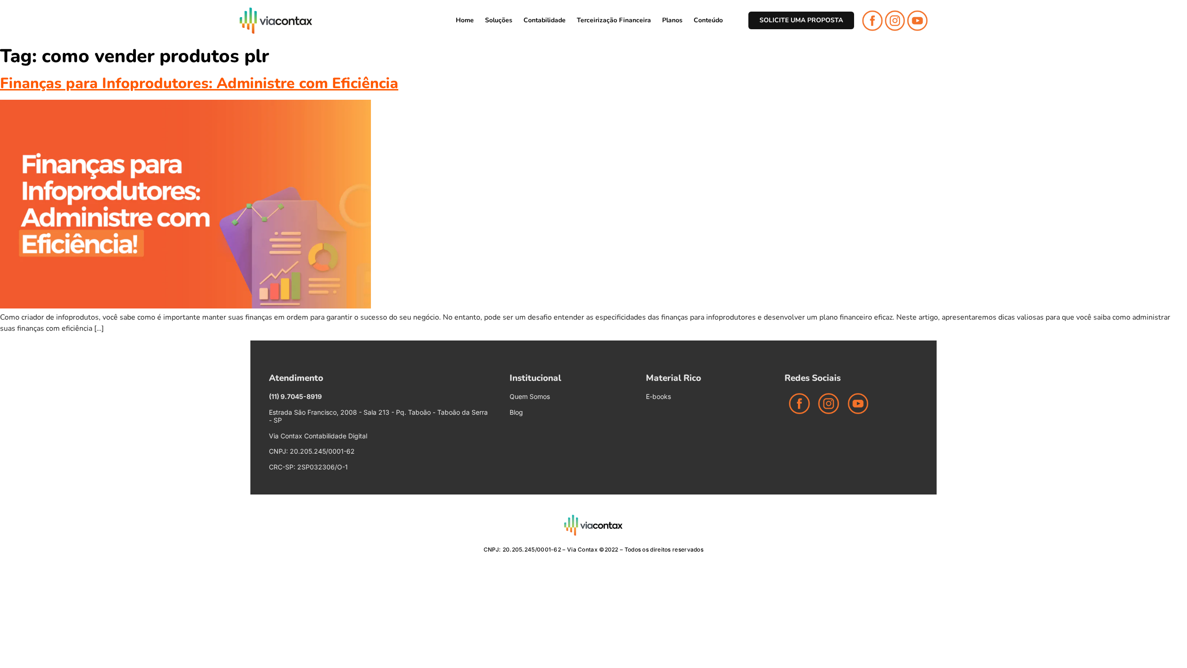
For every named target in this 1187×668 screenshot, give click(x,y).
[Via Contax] (275, 21)
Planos (672, 20)
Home (465, 20)
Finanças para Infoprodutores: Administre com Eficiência (199, 83)
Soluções (498, 20)
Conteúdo (708, 20)
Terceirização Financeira (614, 20)
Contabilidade (544, 20)
